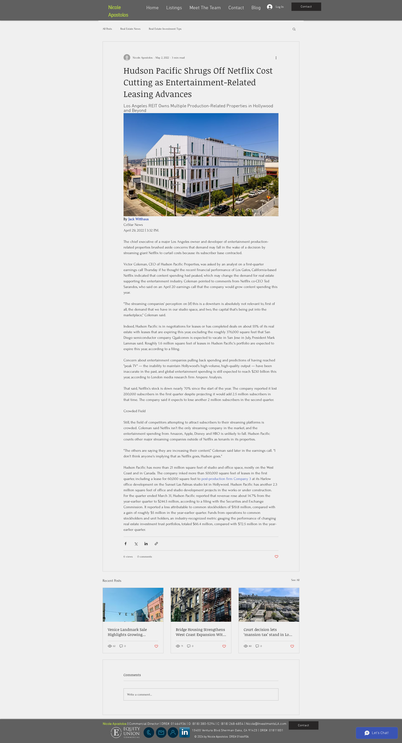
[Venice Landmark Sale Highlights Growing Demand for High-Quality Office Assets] (133, 605)
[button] (174, 6)
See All (295, 580)
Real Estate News (130, 28)
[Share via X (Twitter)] (136, 544)
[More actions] (275, 57)
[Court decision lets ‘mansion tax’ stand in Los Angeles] (269, 605)
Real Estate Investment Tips (165, 28)
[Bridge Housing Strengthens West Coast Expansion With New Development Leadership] (201, 605)
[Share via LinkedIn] (146, 544)
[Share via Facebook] (126, 544)
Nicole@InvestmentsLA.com (266, 724)
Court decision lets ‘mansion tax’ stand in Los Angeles (267, 632)
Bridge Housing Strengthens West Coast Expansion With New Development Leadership (200, 632)
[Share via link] (156, 544)
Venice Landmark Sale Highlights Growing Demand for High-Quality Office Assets (130, 632)
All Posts (107, 28)
